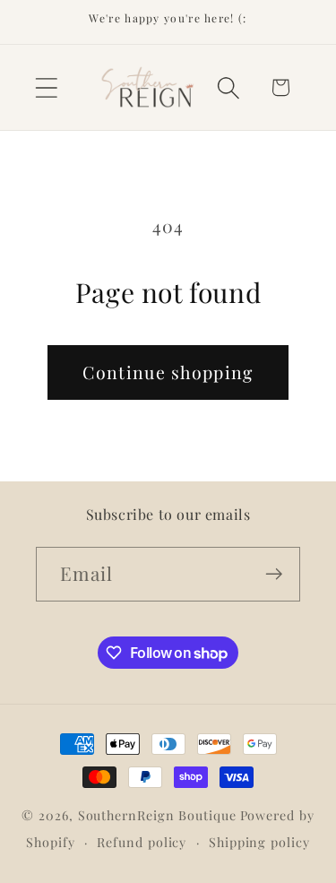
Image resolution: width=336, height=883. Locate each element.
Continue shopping (167, 372)
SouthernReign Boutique (157, 815)
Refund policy (141, 842)
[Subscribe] (273, 574)
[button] (46, 87)
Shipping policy (259, 842)
